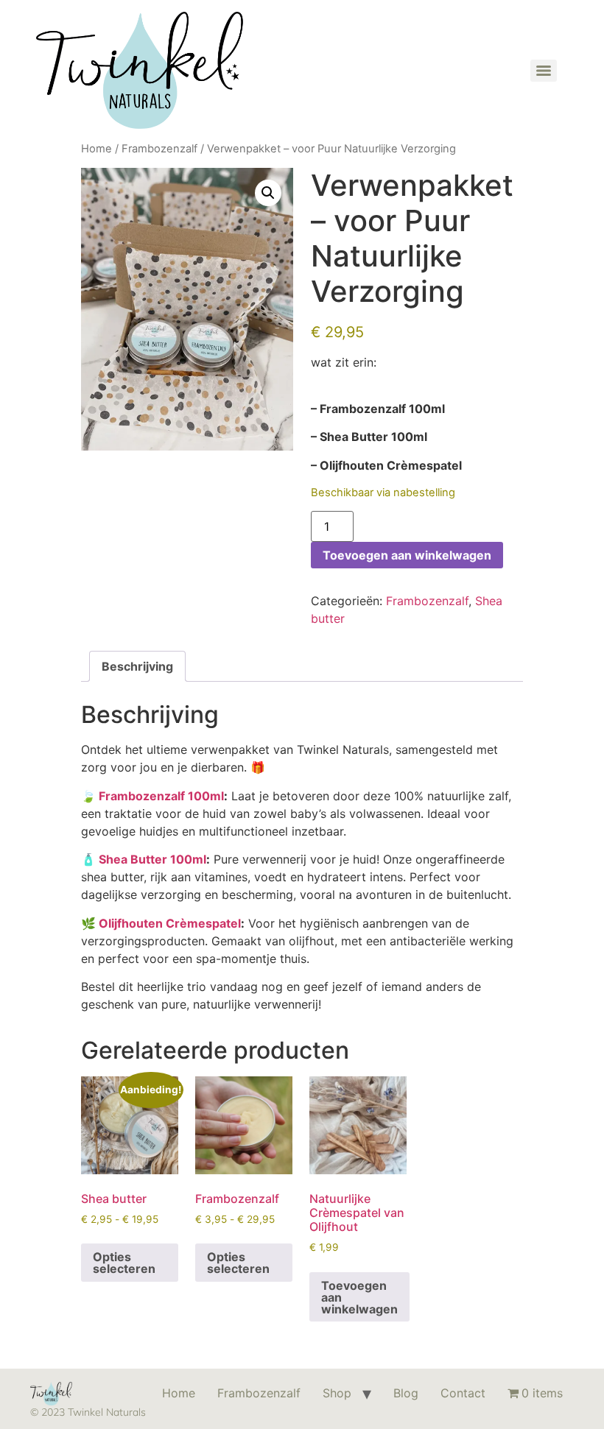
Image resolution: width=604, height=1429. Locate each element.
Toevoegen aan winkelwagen (407, 555)
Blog (405, 1393)
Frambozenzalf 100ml (161, 795)
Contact (462, 1393)
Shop (337, 1393)
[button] (268, 193)
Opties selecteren (124, 1262)
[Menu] (543, 71)
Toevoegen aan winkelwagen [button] (359, 1297)
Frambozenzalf (159, 148)
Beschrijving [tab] (137, 666)
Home (96, 148)
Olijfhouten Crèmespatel (170, 923)
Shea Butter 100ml (152, 859)
